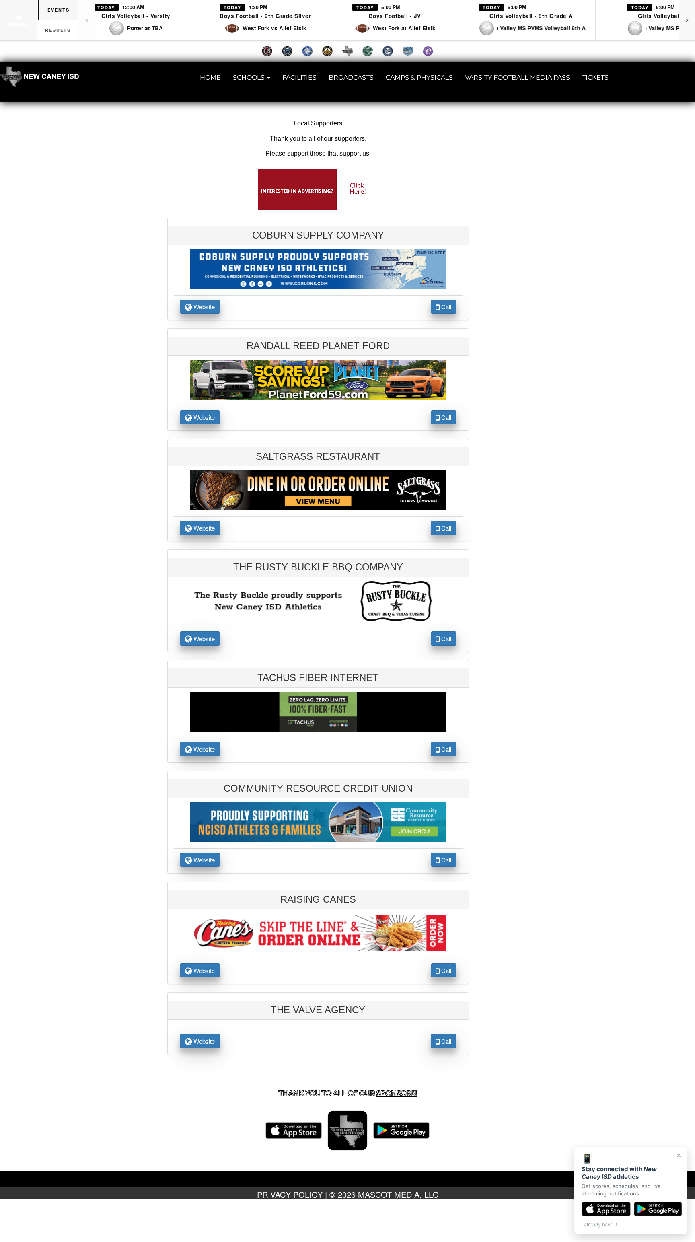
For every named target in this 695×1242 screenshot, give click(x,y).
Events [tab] (58, 10)
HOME (210, 77)
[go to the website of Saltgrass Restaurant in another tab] (318, 489)
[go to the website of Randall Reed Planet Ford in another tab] (318, 379)
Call (445, 306)
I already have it (599, 1224)
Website (203, 306)
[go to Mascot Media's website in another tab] (318, 188)
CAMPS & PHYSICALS (419, 77)
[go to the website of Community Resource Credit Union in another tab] (318, 821)
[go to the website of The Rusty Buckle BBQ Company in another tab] (318, 600)
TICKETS (595, 77)
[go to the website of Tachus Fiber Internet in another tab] (318, 711)
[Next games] (687, 20)
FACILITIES (299, 77)
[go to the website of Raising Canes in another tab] (318, 932)
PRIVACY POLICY (290, 1194)
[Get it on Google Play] (658, 1209)
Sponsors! (396, 1093)
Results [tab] (58, 30)
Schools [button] (249, 77)
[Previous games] (86, 20)
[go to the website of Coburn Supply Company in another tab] (318, 268)
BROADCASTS (351, 77)
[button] (136, 20)
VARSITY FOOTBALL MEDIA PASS (517, 77)
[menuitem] (267, 51)
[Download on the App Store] (606, 1209)
